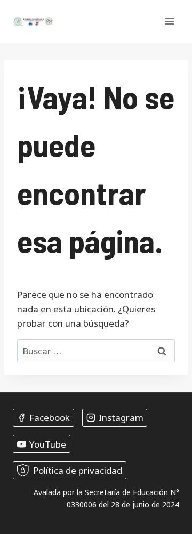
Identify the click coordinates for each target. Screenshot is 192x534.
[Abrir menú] (169, 21)
